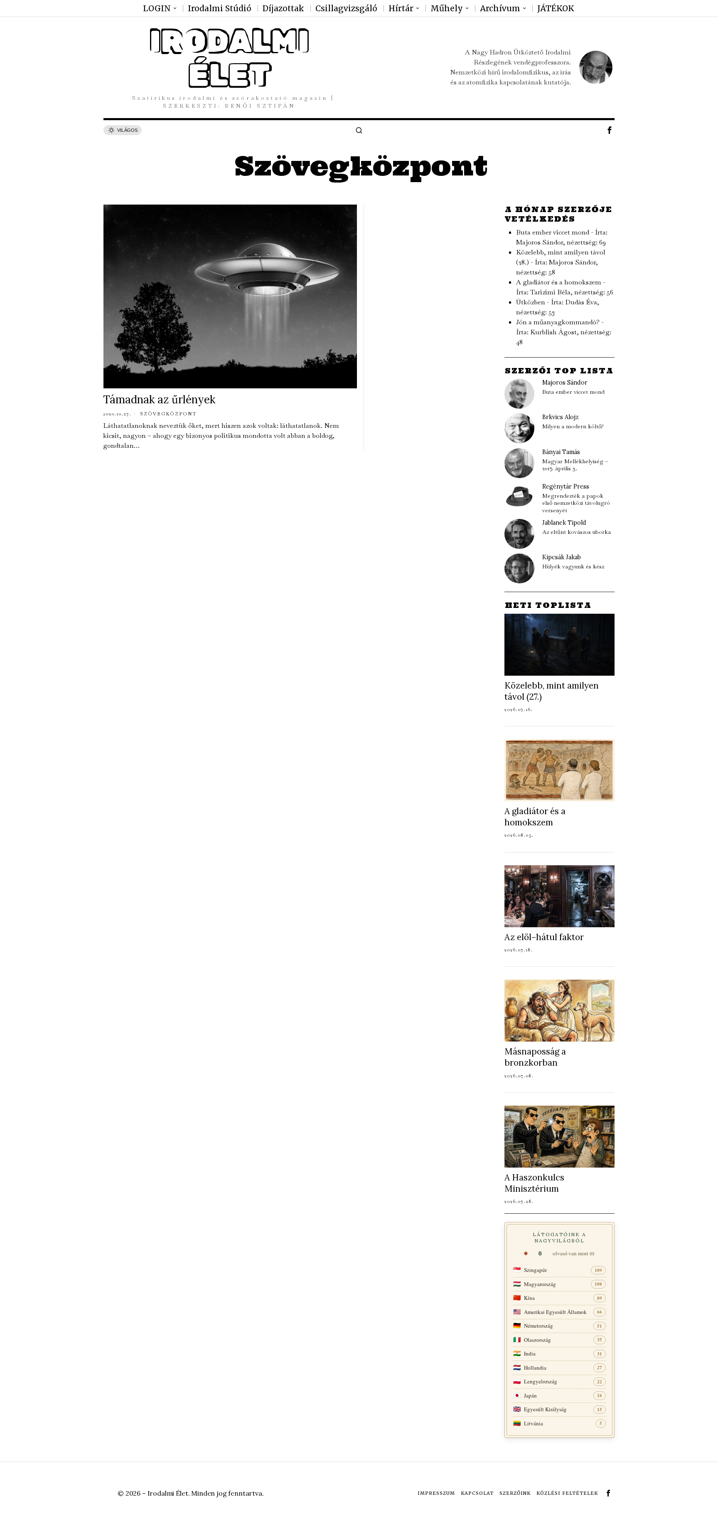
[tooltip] (610, 130)
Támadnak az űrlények (159, 399)
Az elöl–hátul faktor (544, 937)
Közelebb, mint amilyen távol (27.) (551, 691)
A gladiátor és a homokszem (558, 282)
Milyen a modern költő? (573, 426)
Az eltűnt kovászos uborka (576, 532)
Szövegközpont (168, 414)
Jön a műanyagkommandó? (558, 322)
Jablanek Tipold (564, 522)
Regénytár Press (565, 486)
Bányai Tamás (561, 452)
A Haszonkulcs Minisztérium (534, 1183)
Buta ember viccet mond (552, 232)
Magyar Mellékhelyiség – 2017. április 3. (575, 465)
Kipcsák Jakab (561, 557)
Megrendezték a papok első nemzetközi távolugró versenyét (576, 503)
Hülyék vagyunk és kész (573, 566)
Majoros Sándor (565, 382)
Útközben (530, 302)
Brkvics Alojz (560, 417)
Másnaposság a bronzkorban (535, 1057)
